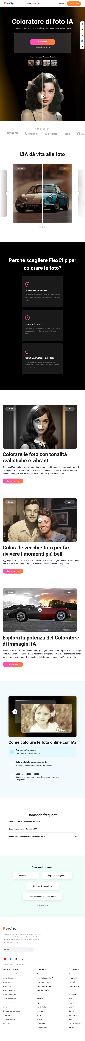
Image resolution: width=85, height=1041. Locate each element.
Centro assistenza (75, 974)
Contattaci (73, 978)
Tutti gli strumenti (43, 990)
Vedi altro (6, 1023)
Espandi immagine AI (57, 876)
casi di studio (41, 1007)
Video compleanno (9, 1003)
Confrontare (41, 1011)
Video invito (7, 1007)
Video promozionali (10, 974)
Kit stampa (73, 1015)
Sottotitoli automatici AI (45, 978)
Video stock (41, 1023)
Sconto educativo (75, 1023)
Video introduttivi (9, 990)
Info (70, 999)
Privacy (71, 1028)
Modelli (29, 4)
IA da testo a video (43, 982)
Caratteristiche (42, 1028)
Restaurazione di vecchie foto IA (42, 897)
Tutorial (72, 982)
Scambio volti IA (26, 876)
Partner (71, 1011)
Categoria (40, 1015)
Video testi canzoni (9, 999)
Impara (39, 1003)
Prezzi (71, 1019)
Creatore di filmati (9, 1019)
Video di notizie (8, 982)
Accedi (61, 4)
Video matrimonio (9, 995)
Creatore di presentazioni (12, 1011)
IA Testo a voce (42, 974)
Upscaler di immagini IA (42, 886)
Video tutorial (74, 986)
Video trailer (7, 986)
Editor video (7, 1015)
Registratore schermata (45, 986)
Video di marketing (9, 978)
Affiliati (71, 1007)
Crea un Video (74, 4)
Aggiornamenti (74, 1003)
